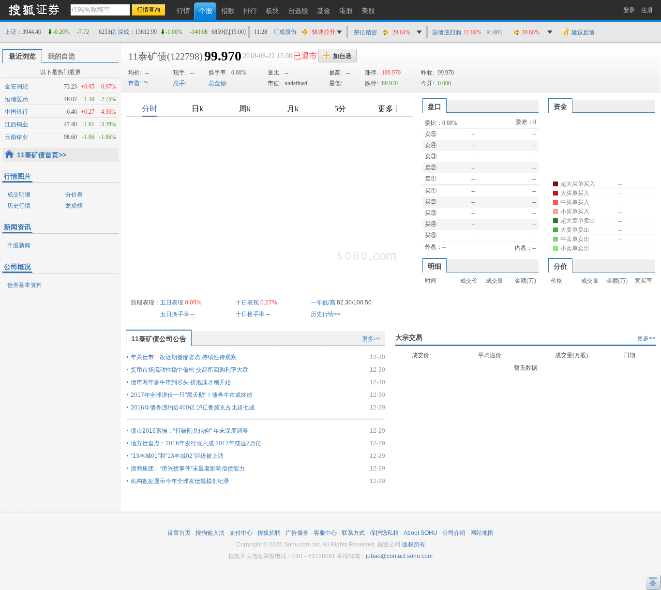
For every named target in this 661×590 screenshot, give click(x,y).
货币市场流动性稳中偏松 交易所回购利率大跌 (189, 369)
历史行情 (18, 205)
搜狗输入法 (210, 532)
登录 (629, 10)
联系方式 (353, 532)
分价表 (74, 194)
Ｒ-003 (493, 32)
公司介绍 (454, 532)
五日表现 (171, 302)
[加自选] (337, 55)
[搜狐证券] (33, 9)
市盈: (138, 83)
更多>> (371, 338)
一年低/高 (323, 302)
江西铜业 (16, 124)
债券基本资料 (24, 285)
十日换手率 (250, 314)
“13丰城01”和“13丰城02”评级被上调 (177, 456)
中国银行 (16, 111)
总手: (179, 83)
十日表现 (247, 302)
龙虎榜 (74, 205)
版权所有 (413, 544)
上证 (10, 32)
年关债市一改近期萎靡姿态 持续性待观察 (184, 357)
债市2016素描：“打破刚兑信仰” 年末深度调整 (189, 430)
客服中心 (325, 532)
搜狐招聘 (269, 532)
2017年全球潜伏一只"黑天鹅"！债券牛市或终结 (192, 395)
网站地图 (482, 532)
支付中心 (241, 532)
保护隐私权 (384, 532)
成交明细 (18, 194)
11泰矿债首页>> (41, 155)
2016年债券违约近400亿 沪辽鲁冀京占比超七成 (193, 407)
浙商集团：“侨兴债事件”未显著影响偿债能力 (188, 468)
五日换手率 (174, 314)
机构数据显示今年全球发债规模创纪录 (180, 481)
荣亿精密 (365, 32)
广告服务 (297, 532)
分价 (560, 266)
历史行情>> (326, 314)
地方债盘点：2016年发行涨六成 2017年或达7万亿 (196, 443)
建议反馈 (583, 32)
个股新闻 (18, 245)
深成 (123, 32)
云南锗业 (16, 137)
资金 (560, 106)
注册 (647, 10)
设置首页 (179, 532)
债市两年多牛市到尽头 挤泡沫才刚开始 (181, 382)
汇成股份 (285, 32)
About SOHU (420, 532)
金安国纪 (16, 86)
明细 (434, 266)
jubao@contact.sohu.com (399, 556)
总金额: (218, 83)
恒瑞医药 (16, 99)
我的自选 (61, 56)
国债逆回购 (446, 32)
